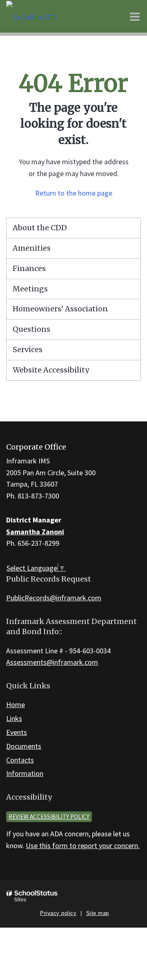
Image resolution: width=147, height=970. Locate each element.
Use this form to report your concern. (83, 845)
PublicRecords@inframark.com (53, 597)
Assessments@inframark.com (52, 662)
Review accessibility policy (49, 816)
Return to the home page (73, 193)
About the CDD (40, 227)
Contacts (20, 760)
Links (14, 718)
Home (15, 704)
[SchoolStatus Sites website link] (32, 896)
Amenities (32, 248)
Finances (29, 268)
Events (16, 732)
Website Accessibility (51, 370)
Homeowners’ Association (60, 308)
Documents (23, 746)
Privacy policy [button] (58, 913)
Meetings (30, 288)
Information (24, 773)
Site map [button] (97, 913)
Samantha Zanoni (35, 531)
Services (27, 349)
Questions (31, 329)
